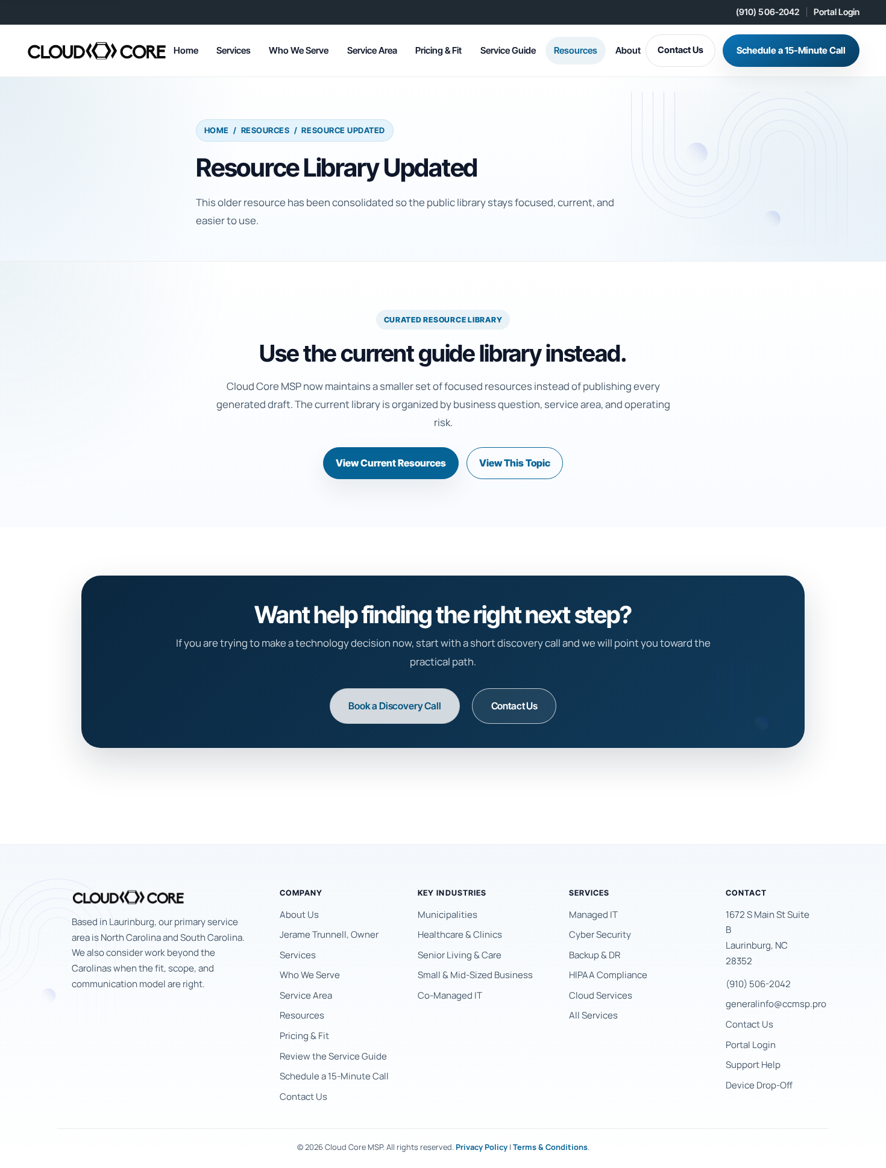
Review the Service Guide (333, 1056)
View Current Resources (391, 463)
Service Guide (508, 50)
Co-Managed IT (450, 995)
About (628, 50)
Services (233, 50)
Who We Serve (298, 50)
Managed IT (593, 914)
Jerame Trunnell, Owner (329, 934)
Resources (575, 50)
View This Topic (514, 463)
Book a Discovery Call (394, 706)
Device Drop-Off (759, 1085)
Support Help (753, 1064)
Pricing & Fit (438, 50)
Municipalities (447, 914)
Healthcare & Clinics (460, 934)
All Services (593, 1015)
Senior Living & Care (459, 955)
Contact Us (680, 50)
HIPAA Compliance (608, 975)
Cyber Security (600, 934)
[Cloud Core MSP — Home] (98, 50)
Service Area (372, 50)
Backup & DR (594, 955)
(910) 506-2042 (768, 12)
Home (186, 50)
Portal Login (836, 12)
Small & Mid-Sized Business (475, 975)
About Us (299, 914)
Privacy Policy (481, 1146)
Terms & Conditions (550, 1146)
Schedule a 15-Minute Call (791, 50)
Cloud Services (600, 995)
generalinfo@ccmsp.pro (776, 1003)
